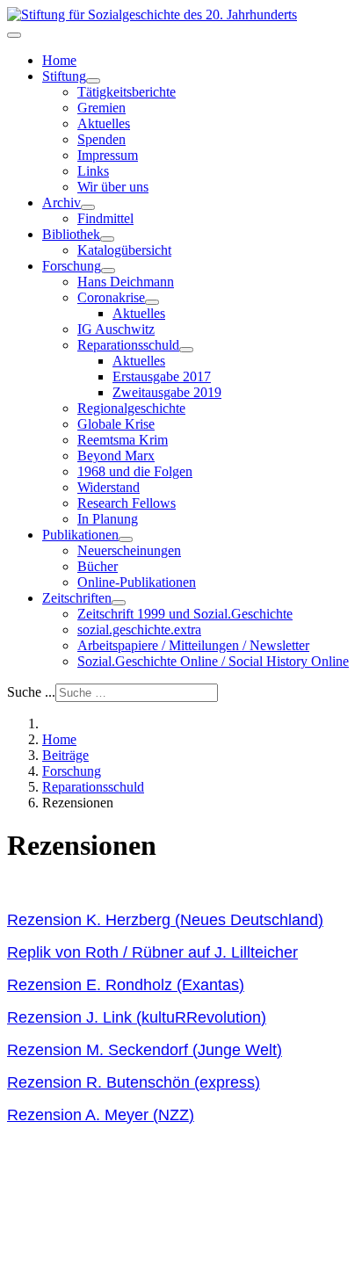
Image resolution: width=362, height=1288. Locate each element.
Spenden (101, 139)
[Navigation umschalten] (14, 35)
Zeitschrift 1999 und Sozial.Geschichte (185, 613)
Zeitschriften (77, 597)
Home (59, 60)
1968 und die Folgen (134, 471)
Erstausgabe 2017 (161, 376)
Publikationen (80, 534)
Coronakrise (111, 297)
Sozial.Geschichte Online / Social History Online (213, 661)
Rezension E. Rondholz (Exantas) (125, 985)
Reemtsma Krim (122, 439)
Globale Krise (116, 423)
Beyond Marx (116, 455)
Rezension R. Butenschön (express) (133, 1082)
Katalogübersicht (124, 249)
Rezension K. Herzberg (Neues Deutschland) (165, 920)
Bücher (97, 566)
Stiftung (64, 76)
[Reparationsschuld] (186, 349)
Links (93, 170)
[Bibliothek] (107, 239)
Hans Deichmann (125, 281)
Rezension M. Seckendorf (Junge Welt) (144, 1050)
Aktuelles (103, 123)
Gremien (101, 107)
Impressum (107, 155)
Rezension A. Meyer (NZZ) (100, 1115)
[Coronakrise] (152, 302)
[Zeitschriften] (119, 602)
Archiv (61, 202)
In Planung (107, 518)
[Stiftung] (93, 80)
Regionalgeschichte (131, 408)
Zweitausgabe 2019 (166, 392)
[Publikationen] (126, 539)
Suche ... (31, 691)
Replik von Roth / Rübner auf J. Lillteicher (152, 952)
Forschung (71, 265)
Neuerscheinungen (129, 550)
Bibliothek (71, 234)
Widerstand (108, 487)
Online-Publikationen (136, 582)
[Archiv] (88, 207)
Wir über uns (112, 186)
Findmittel (105, 218)
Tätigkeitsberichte (126, 91)
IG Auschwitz (116, 329)
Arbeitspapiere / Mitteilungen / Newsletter (193, 645)
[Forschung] (108, 270)
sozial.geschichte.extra (139, 629)
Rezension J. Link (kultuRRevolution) (136, 1017)
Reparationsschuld (128, 344)
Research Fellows (126, 503)
